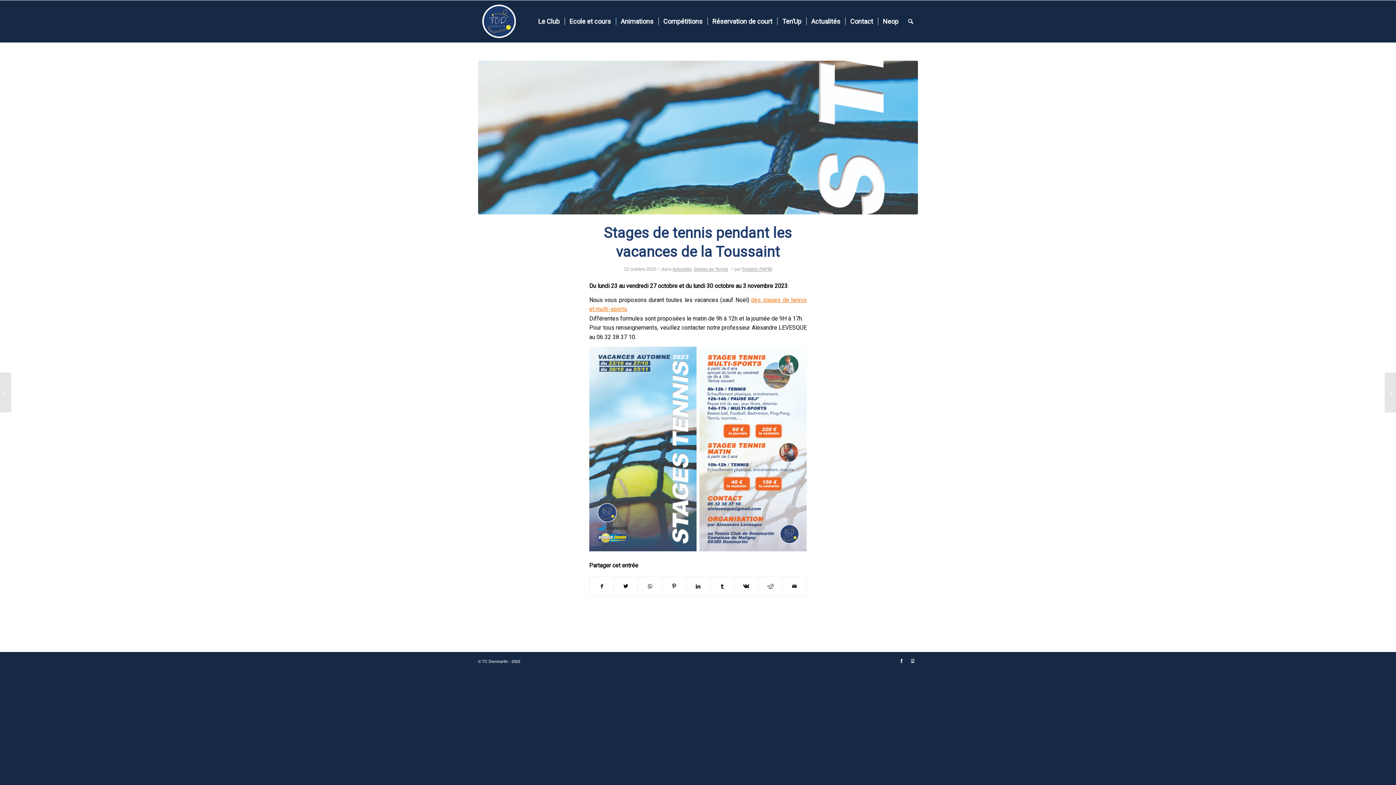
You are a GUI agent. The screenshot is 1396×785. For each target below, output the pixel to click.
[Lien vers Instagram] (912, 661)
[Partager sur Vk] (746, 586)
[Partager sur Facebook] (602, 586)
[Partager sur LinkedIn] (698, 586)
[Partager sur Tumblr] (722, 586)
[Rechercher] (910, 21)
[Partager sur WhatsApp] (650, 586)
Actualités (682, 269)
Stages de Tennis (711, 269)
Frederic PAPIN (757, 269)
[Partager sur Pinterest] (674, 586)
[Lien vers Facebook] (901, 661)
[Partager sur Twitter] (626, 586)
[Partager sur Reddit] (770, 586)
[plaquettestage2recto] (698, 137)
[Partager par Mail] (794, 586)
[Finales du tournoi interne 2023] (1390, 392)
